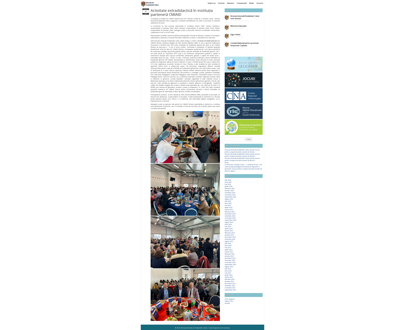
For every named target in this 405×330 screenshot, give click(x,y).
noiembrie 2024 (230, 216)
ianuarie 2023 (229, 256)
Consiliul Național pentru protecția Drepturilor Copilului (244, 44)
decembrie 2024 (230, 214)
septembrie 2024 (230, 220)
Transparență (242, 3)
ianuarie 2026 (229, 191)
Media (251, 3)
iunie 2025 (228, 203)
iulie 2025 (228, 201)
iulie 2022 (228, 269)
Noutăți (227, 303)
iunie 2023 (228, 245)
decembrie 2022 (230, 258)
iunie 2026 (228, 182)
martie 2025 (229, 210)
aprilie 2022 (228, 275)
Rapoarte (230, 3)
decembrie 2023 (230, 237)
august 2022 (229, 267)
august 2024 (229, 222)
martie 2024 (229, 231)
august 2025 (229, 199)
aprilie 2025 (228, 207)
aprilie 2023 (228, 250)
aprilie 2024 (228, 229)
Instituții (221, 3)
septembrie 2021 (230, 290)
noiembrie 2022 (230, 260)
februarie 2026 (230, 188)
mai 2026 (228, 184)
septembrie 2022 (230, 264)
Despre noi (212, 3)
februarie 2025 (230, 212)
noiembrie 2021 (230, 286)
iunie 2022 (228, 271)
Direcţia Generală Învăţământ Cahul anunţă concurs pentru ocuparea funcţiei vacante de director (242, 151)
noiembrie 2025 (230, 193)
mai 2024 (228, 226)
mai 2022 (228, 273)
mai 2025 (228, 205)
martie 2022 (229, 277)
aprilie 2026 (228, 186)
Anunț (227, 162)
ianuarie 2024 (229, 235)
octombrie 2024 (230, 218)
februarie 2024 (230, 233)
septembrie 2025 (230, 197)
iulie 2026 (228, 180)
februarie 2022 (230, 279)
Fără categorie (230, 299)
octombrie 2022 (230, 262)
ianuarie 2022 (229, 281)
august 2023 (229, 241)
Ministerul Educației (238, 26)
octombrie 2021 (230, 288)
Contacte (259, 3)
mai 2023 (228, 248)
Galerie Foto (229, 301)
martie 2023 (229, 252)
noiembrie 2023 (230, 239)
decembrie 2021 (230, 283)
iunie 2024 (228, 224)
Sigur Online (235, 34)
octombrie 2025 (230, 195)
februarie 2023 (230, 254)
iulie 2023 (228, 243)
